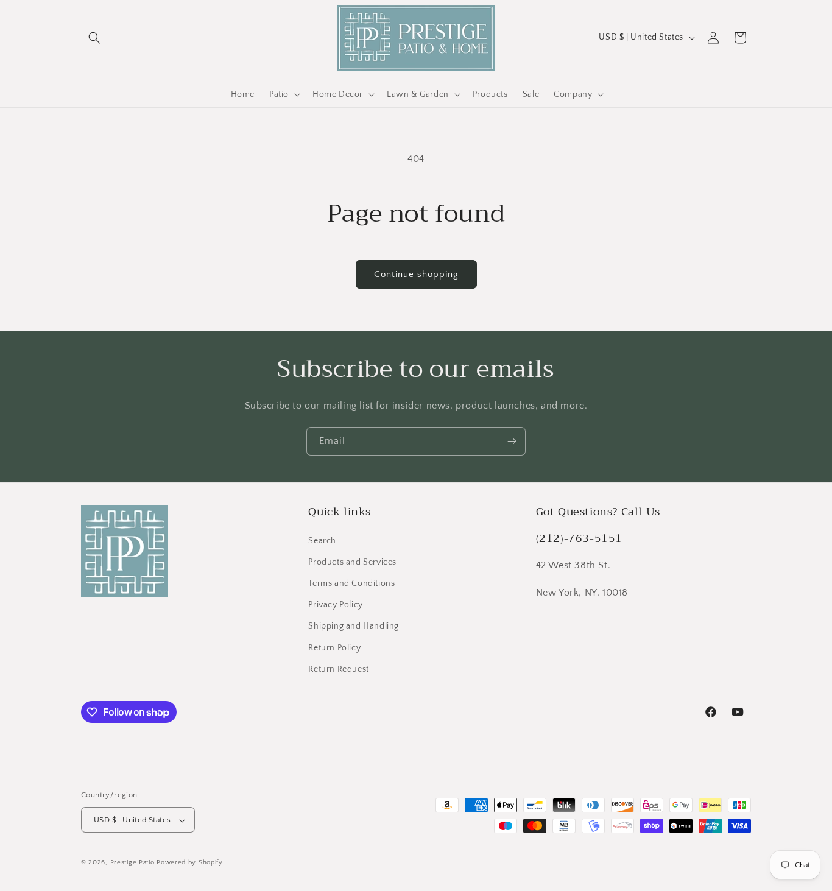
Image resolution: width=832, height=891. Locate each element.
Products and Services (352, 562)
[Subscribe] (511, 441)
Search (322, 541)
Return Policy (334, 648)
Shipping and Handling (353, 627)
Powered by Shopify (190, 863)
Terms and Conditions (351, 583)
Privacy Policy (335, 605)
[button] (94, 37)
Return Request (338, 669)
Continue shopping (416, 274)
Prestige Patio (133, 863)
